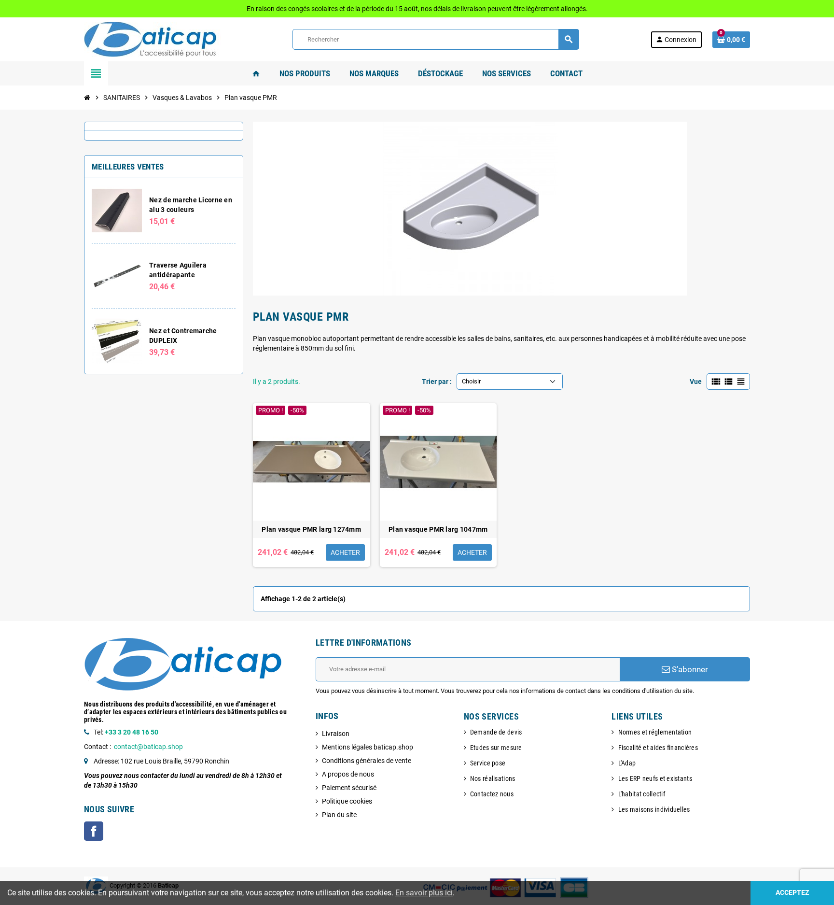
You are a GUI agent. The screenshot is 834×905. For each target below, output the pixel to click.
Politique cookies (347, 801)
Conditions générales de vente (366, 760)
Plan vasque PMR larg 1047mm (438, 529)
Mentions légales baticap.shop (367, 747)
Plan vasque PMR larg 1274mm (311, 529)
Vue (696, 381)
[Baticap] (152, 38)
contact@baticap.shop (148, 746)
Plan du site (339, 815)
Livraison (335, 733)
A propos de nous (348, 774)
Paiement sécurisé (349, 788)
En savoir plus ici (424, 892)
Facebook (93, 831)
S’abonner (689, 669)
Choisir (471, 381)
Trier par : (437, 381)
